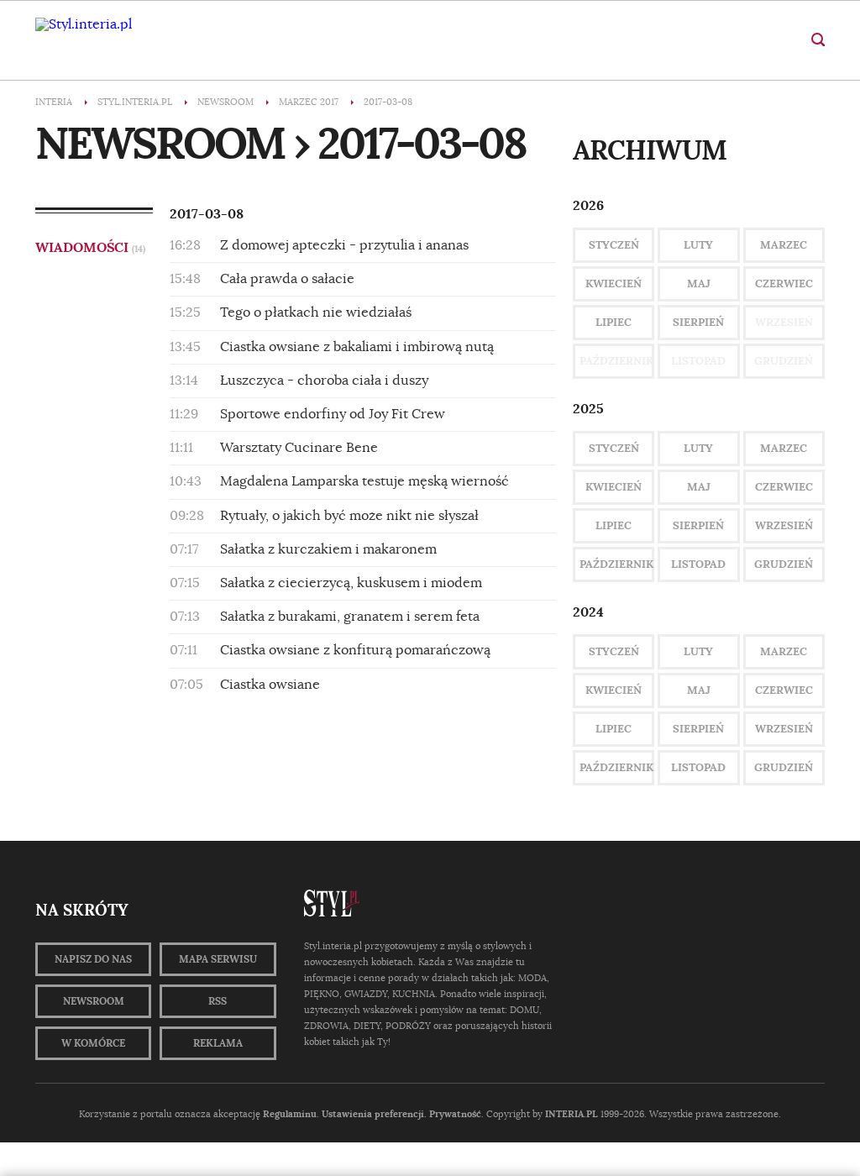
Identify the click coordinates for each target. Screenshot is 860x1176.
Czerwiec (784, 283)
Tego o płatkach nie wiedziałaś (316, 312)
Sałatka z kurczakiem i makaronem (328, 549)
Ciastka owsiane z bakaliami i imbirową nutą (357, 347)
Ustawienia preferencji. (374, 1114)
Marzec (783, 245)
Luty (698, 245)
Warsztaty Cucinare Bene (299, 447)
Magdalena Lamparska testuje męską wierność (364, 481)
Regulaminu (290, 1114)
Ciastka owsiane (270, 684)
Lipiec (613, 322)
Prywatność (455, 1114)
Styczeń (614, 245)
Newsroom (93, 1001)
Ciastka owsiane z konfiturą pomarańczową (355, 650)
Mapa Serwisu (218, 959)
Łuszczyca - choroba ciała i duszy (324, 380)
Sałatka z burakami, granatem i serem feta (350, 616)
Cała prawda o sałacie (287, 278)
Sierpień (698, 322)
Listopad (698, 564)
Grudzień (783, 564)
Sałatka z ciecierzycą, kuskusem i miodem (351, 583)
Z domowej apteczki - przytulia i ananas (344, 245)
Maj (699, 283)
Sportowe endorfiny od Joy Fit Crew (332, 414)
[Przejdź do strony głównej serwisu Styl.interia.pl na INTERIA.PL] (83, 24)
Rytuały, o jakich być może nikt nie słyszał (349, 515)
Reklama (218, 1043)
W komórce (93, 1043)
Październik (616, 564)
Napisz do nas (93, 959)
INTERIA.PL (571, 1114)
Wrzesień (784, 525)
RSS (217, 1001)
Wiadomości (90, 247)
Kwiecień (613, 283)
